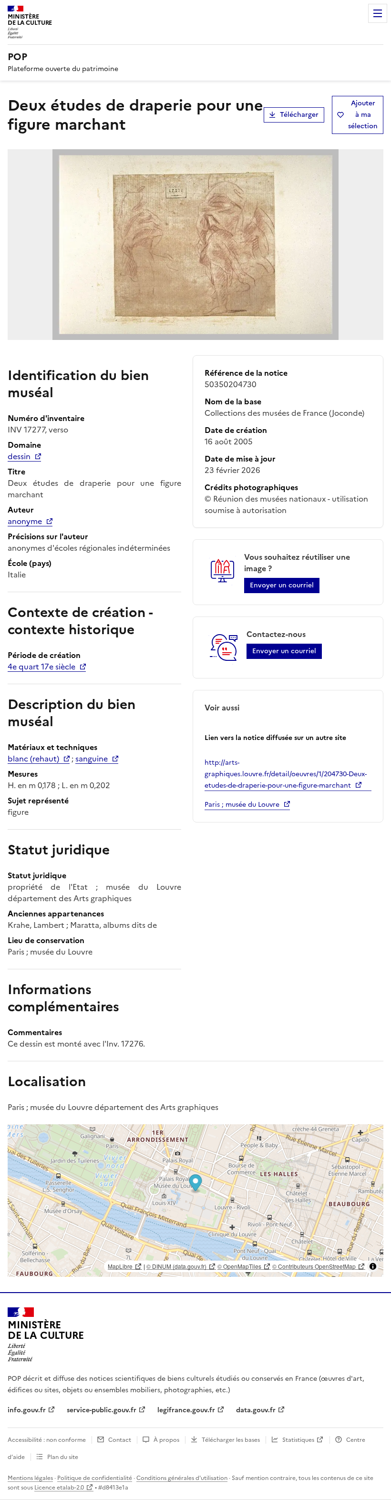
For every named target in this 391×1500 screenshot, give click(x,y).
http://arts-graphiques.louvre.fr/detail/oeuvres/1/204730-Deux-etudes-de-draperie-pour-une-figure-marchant (286, 774)
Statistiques (298, 1440)
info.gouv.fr (27, 1410)
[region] (195, 1200)
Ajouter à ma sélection (363, 114)
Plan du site (62, 1457)
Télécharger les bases (231, 1440)
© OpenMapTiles (239, 1266)
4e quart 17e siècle (41, 666)
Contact (119, 1440)
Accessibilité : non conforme (47, 1440)
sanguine (91, 758)
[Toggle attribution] (373, 1266)
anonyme (25, 521)
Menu (377, 13)
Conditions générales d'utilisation (181, 1478)
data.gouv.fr (256, 1410)
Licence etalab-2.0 (59, 1487)
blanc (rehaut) (33, 758)
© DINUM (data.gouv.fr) (176, 1266)
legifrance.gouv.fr (186, 1410)
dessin (19, 456)
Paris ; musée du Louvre (242, 805)
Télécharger (299, 115)
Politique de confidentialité (94, 1478)
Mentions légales (30, 1478)
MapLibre (120, 1266)
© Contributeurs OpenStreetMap (314, 1266)
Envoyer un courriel (282, 585)
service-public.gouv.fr (101, 1410)
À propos (166, 1440)
